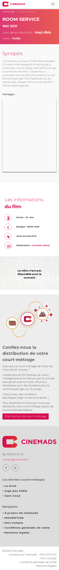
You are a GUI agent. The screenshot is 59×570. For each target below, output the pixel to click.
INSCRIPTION (14, 517)
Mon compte (14, 522)
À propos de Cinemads (21, 512)
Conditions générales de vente (27, 527)
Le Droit (10, 485)
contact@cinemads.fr (15, 459)
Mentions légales (17, 532)
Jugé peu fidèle (16, 490)
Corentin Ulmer (41, 245)
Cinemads (8, 11)
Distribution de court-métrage (26, 416)
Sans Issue (12, 495)
